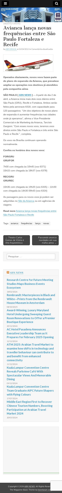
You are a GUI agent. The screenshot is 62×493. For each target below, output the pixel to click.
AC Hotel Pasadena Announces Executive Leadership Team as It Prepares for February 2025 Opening (30, 333)
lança (37, 223)
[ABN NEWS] (31, 14)
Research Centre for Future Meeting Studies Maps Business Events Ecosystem (30, 283)
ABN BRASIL (11, 49)
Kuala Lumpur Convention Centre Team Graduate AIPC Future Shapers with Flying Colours (30, 390)
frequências (26, 223)
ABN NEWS (25, 95)
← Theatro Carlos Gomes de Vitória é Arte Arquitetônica (14, 240)
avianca (14, 223)
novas (46, 223)
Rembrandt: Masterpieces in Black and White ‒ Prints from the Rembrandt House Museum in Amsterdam (31, 298)
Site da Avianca (26, 201)
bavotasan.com (45, 490)
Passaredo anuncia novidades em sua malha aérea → (47, 240)
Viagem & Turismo (11, 23)
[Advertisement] (31, 450)
